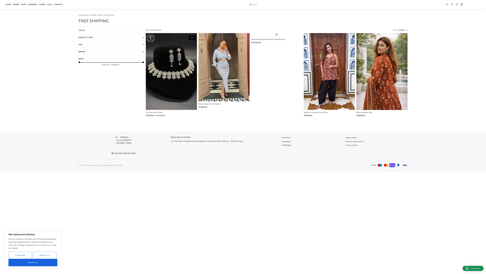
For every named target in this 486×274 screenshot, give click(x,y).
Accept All (33, 262)
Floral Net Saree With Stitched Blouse (268, 39)
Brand (81, 52)
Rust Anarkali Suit (364, 112)
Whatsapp (286, 145)
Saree (16, 4)
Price (81, 59)
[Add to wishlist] (148, 35)
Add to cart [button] (171, 106)
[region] (33, 249)
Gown (42, 4)
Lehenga (32, 4)
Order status (351, 137)
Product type (85, 37)
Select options (224, 97)
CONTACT (58, 4)
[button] (149, 71)
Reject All (44, 255)
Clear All (81, 30)
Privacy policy (352, 145)
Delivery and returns (355, 141)
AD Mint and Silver (154, 112)
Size (80, 45)
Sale (49, 4)
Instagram (286, 141)
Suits (23, 4)
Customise (20, 255)
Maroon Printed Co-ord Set (316, 112)
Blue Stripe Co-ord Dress (209, 104)
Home (8, 4)
